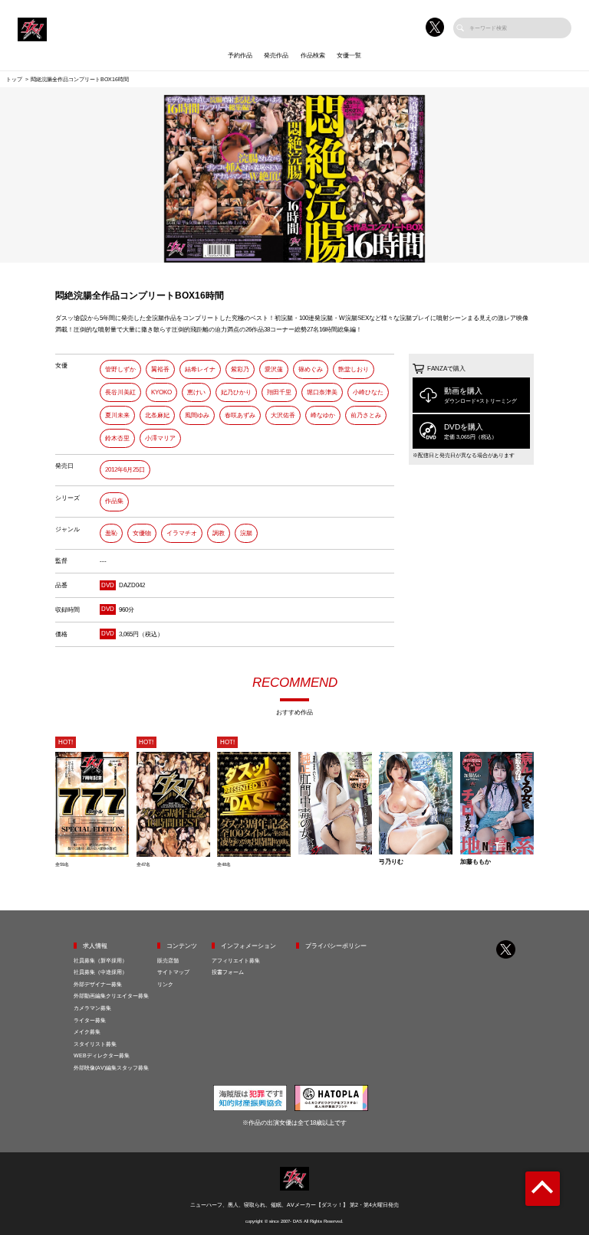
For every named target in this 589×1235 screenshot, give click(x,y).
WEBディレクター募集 (102, 1055)
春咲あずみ (240, 415)
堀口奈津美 (322, 392)
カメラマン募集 (92, 1008)
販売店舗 (168, 960)
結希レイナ (200, 369)
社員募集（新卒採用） (100, 960)
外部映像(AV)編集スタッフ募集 (111, 1067)
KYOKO (161, 392)
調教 (218, 533)
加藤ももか (475, 862)
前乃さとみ (365, 415)
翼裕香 (160, 369)
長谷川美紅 (120, 392)
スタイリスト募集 (95, 1044)
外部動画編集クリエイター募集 (111, 995)
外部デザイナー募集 (98, 984)
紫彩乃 (240, 369)
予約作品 (240, 55)
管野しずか (120, 369)
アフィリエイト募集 (236, 960)
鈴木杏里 (117, 438)
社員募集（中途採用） (100, 972)
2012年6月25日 (125, 469)
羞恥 (111, 533)
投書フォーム (228, 972)
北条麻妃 (157, 415)
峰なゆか (323, 415)
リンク (165, 984)
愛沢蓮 (274, 369)
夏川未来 (117, 415)
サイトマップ (173, 972)
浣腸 (246, 533)
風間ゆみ (197, 415)
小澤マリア (160, 438)
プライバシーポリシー (336, 946)
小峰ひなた (368, 392)
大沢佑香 (283, 415)
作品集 (114, 501)
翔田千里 (279, 392)
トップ (14, 79)
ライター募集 (90, 1020)
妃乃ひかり (236, 392)
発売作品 (276, 55)
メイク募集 (87, 1031)
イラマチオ (181, 533)
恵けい (196, 392)
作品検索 (313, 55)
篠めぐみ (310, 369)
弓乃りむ (391, 862)
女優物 (142, 533)
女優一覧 (349, 55)
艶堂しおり (353, 369)
